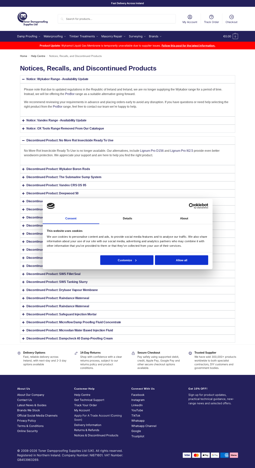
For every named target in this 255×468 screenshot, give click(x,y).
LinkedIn (137, 405)
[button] (230, 36)
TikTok (135, 415)
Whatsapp (138, 420)
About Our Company (30, 395)
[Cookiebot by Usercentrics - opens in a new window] (191, 206)
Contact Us (24, 400)
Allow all (181, 260)
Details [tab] (127, 218)
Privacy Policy (26, 420)
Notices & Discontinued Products (96, 435)
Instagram (138, 400)
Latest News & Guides (31, 405)
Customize (125, 260)
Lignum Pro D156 (152, 150)
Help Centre (38, 56)
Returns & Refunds (86, 430)
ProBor (70, 94)
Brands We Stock (28, 410)
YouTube (137, 410)
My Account (190, 22)
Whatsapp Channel (143, 426)
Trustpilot (137, 436)
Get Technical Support (89, 400)
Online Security (27, 431)
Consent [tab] (71, 218)
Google (136, 431)
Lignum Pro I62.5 (181, 150)
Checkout (231, 22)
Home (23, 56)
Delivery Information (87, 425)
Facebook (137, 395)
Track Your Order (85, 405)
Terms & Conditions (30, 426)
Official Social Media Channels (37, 415)
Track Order (211, 22)
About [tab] (184, 218)
